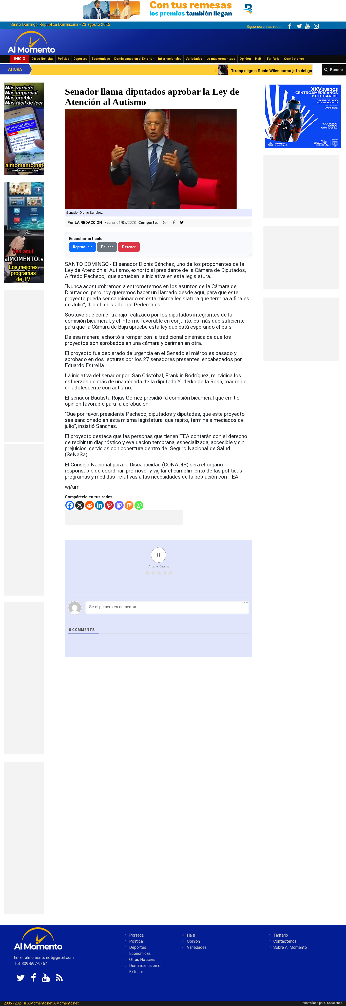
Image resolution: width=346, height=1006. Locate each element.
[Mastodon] (119, 505)
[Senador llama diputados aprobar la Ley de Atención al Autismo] (151, 158)
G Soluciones (333, 1003)
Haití (258, 59)
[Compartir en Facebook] (171, 223)
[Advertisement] (24, 366)
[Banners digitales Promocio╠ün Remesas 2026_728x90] (173, 8)
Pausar (107, 247)
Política (63, 59)
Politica (136, 941)
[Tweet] (180, 223)
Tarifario (273, 59)
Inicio (19, 58)
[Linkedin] (99, 505)
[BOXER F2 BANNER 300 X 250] (303, 115)
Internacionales (169, 59)
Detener (129, 247)
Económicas (101, 59)
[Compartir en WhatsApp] (162, 223)
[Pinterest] (109, 505)
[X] (79, 505)
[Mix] (129, 505)
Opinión (245, 59)
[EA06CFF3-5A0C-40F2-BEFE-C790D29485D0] (24, 232)
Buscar (336, 69)
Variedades (194, 59)
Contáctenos (294, 59)
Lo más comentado (220, 59)
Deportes (80, 59)
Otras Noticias (42, 59)
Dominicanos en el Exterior (134, 59)
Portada (136, 935)
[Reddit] (89, 505)
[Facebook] (69, 505)
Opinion (193, 941)
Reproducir (82, 247)
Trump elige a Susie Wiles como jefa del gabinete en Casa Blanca (233, 70)
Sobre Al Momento (290, 947)
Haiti (191, 935)
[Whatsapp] (138, 505)
